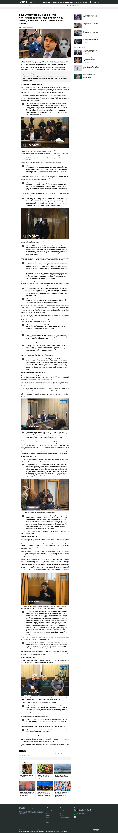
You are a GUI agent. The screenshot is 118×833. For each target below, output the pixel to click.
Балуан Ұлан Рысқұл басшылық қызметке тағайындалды (90, 51)
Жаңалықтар (46, 2)
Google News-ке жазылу (81, 813)
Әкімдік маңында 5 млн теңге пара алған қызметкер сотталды (40, 75)
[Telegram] (22, 751)
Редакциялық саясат (64, 817)
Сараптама (66, 2)
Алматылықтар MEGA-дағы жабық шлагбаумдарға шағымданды (90, 24)
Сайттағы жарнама (64, 813)
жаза (49, 753)
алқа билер (26, 755)
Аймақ (71, 2)
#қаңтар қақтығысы (34, 5)
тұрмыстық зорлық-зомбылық (35, 753)
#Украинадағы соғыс (44, 5)
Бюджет (60, 2)
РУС (98, 2)
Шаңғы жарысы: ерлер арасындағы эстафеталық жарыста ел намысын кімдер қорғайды (91, 67)
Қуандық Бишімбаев (55, 753)
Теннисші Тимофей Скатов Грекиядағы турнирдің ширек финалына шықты (89, 76)
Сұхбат (85, 2)
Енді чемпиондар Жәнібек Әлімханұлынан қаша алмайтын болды (90, 59)
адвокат (45, 753)
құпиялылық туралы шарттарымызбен (47, 831)
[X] (24, 751)
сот (20, 753)
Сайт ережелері (63, 811)
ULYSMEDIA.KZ (21, 11)
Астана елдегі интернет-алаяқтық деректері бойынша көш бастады (90, 40)
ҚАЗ (95, 2)
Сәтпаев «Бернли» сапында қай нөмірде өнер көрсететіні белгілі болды (90, 17)
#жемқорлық (54, 5)
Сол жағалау (54, 2)
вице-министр (24, 753)
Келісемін (96, 830)
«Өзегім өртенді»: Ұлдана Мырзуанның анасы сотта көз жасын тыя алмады (43, 76)
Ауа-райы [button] (86, 5)
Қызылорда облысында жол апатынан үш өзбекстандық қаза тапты (90, 32)
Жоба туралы (63, 810)
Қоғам (75, 2)
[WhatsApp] (25, 751)
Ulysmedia (24, 27)
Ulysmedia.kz (39, 69)
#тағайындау (62, 5)
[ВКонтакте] (20, 751)
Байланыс (62, 815)
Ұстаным (80, 2)
